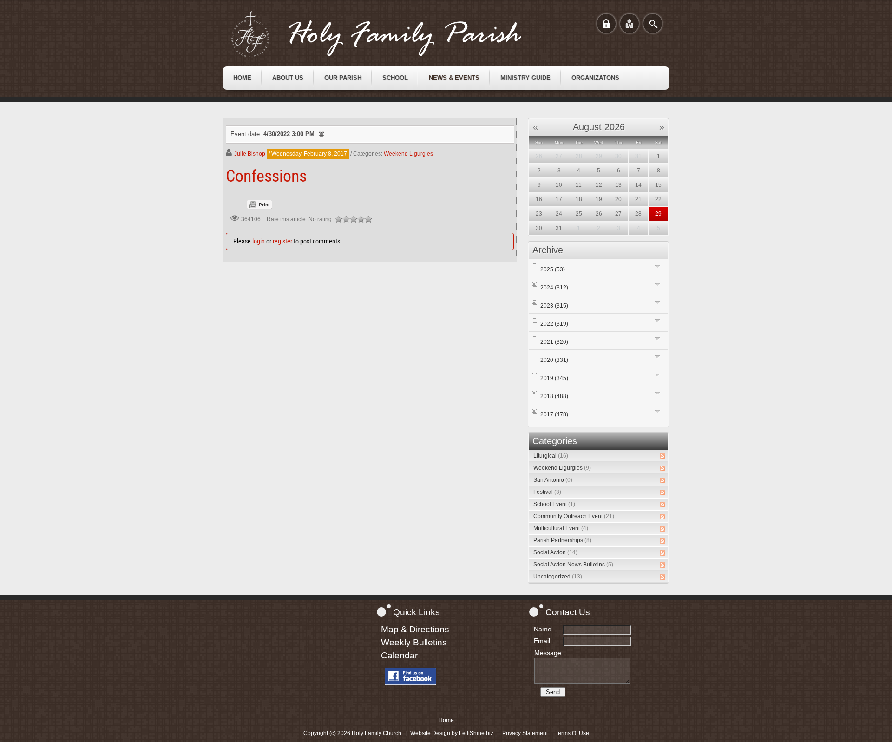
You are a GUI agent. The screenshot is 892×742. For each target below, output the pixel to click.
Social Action (555, 552)
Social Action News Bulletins (573, 564)
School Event (554, 504)
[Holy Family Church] (388, 34)
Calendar (399, 655)
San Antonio (552, 480)
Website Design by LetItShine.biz (451, 733)
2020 (554, 360)
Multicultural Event (560, 528)
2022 (554, 324)
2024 (554, 287)
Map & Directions (415, 629)
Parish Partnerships (562, 540)
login (258, 241)
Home (446, 720)
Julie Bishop (249, 154)
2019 (554, 378)
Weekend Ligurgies (408, 154)
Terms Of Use (572, 733)
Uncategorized (557, 576)
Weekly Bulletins (414, 642)
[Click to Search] (652, 23)
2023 (554, 305)
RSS (662, 456)
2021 (554, 342)
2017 (554, 414)
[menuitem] (242, 78)
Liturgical (550, 456)
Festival (547, 492)
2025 (552, 269)
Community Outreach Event (573, 516)
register (282, 241)
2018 (554, 396)
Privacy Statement (525, 733)
